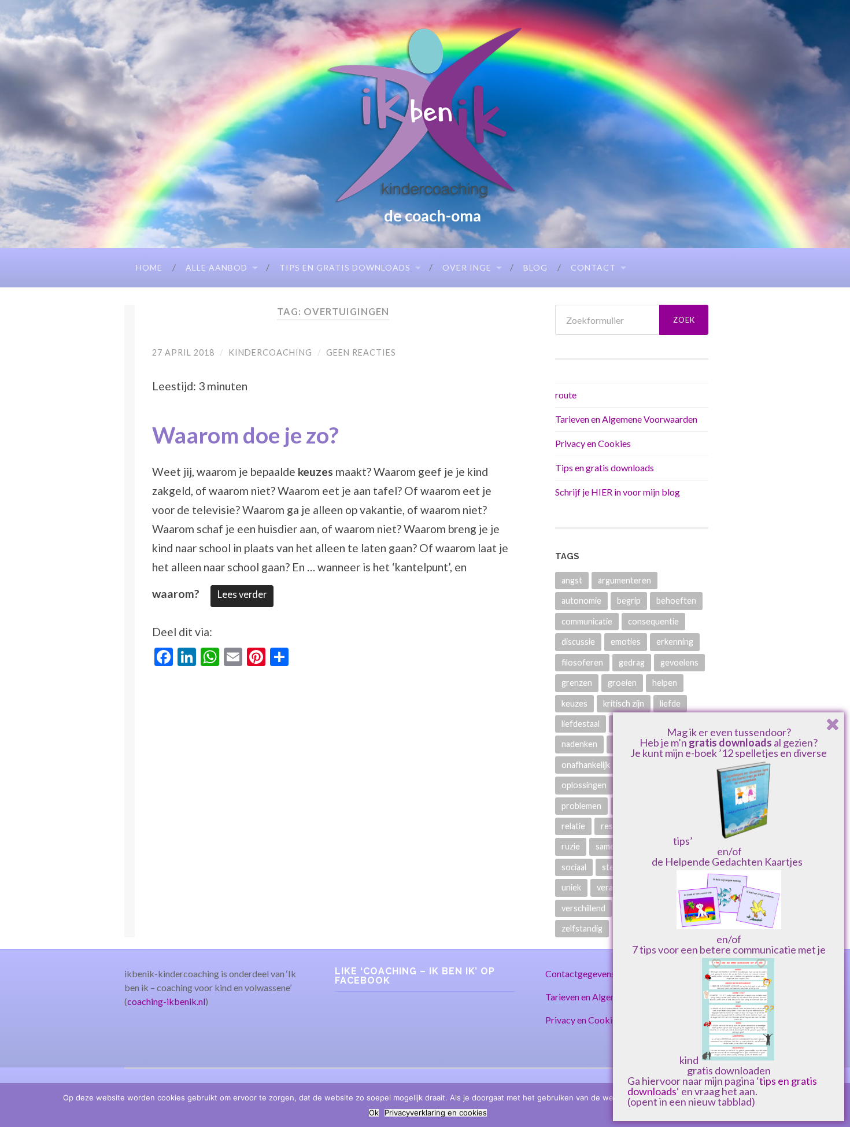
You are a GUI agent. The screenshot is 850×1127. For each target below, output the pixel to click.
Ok (374, 1113)
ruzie (570, 846)
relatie (573, 826)
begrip (629, 600)
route (565, 394)
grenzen (576, 683)
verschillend (583, 908)
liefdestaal (580, 724)
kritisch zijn (623, 703)
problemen (581, 806)
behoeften (676, 600)
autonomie (581, 600)
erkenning (674, 641)
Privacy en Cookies (593, 443)
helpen (664, 683)
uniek (571, 887)
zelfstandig (582, 928)
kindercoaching (270, 352)
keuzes (574, 703)
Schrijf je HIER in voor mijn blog (617, 491)
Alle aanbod (216, 267)
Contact (593, 267)
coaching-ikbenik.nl (166, 1001)
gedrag (632, 662)
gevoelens (679, 662)
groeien (622, 683)
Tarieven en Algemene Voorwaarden (626, 418)
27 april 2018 (183, 352)
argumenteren (624, 580)
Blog (535, 267)
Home (149, 267)
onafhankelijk (585, 765)
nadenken (579, 744)
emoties (626, 641)
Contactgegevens (580, 973)
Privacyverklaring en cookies (436, 1113)
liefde (670, 703)
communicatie (586, 621)
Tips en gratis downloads (345, 267)
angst (571, 580)
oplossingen (584, 785)
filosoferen (582, 662)
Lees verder (242, 594)
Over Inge (466, 267)
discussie (578, 641)
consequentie (653, 621)
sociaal (573, 867)
